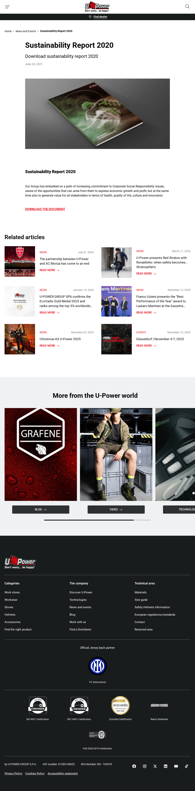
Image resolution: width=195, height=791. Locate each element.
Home (8, 31)
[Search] (187, 6)
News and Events (26, 31)
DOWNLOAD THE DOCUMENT (45, 209)
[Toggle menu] (8, 7)
